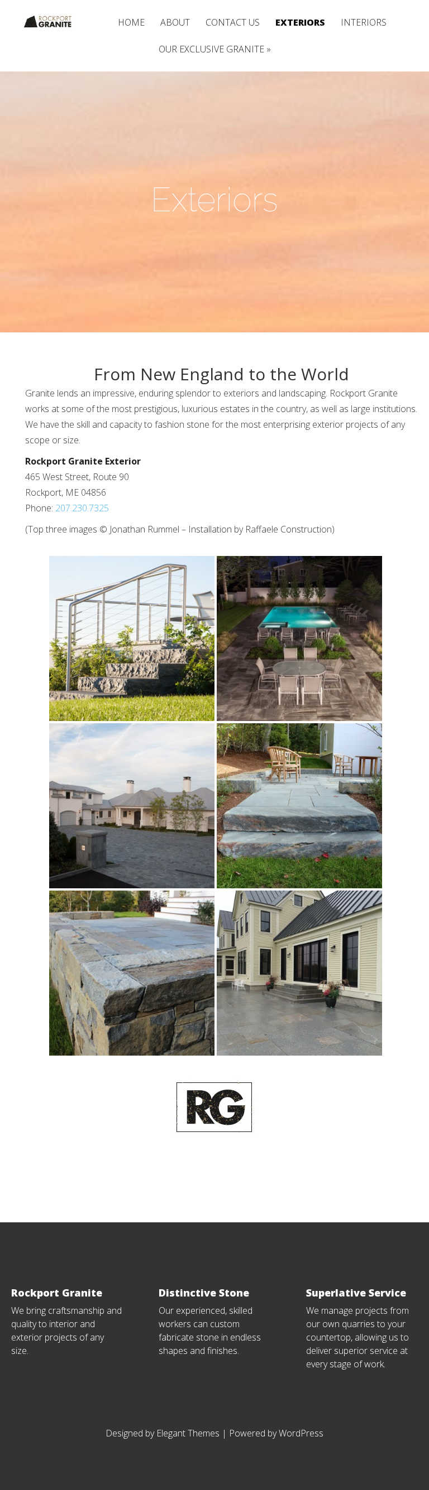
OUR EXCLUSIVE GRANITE (211, 50)
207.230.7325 (82, 508)
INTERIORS (364, 23)
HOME (131, 23)
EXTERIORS (300, 23)
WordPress (301, 1433)
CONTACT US (233, 23)
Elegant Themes (188, 1433)
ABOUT (175, 23)
